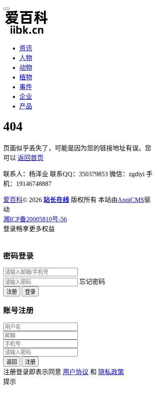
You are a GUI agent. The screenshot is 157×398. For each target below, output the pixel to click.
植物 (25, 77)
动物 (25, 67)
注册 (11, 292)
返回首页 (30, 157)
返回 (11, 362)
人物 (25, 57)
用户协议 (76, 372)
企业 (25, 96)
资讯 (25, 48)
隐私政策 (111, 372)
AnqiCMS (131, 199)
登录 (30, 292)
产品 (25, 106)
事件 (25, 86)
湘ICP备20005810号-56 (35, 219)
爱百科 (13, 199)
